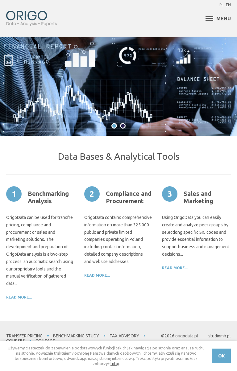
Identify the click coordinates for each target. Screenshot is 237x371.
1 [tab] (114, 126)
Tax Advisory (124, 335)
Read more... (19, 297)
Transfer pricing (24, 335)
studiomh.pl (219, 335)
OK (221, 355)
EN (228, 5)
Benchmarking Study (76, 335)
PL (221, 5)
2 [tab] (123, 126)
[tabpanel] (118, 86)
